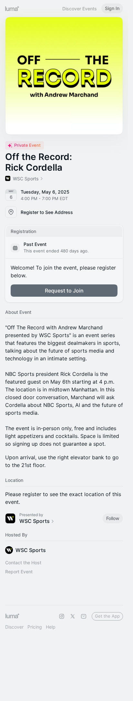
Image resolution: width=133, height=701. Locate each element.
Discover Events (79, 8)
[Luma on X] (72, 616)
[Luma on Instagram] (61, 616)
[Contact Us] (83, 616)
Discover (14, 627)
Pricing (34, 627)
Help (51, 627)
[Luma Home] (12, 8)
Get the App (107, 616)
